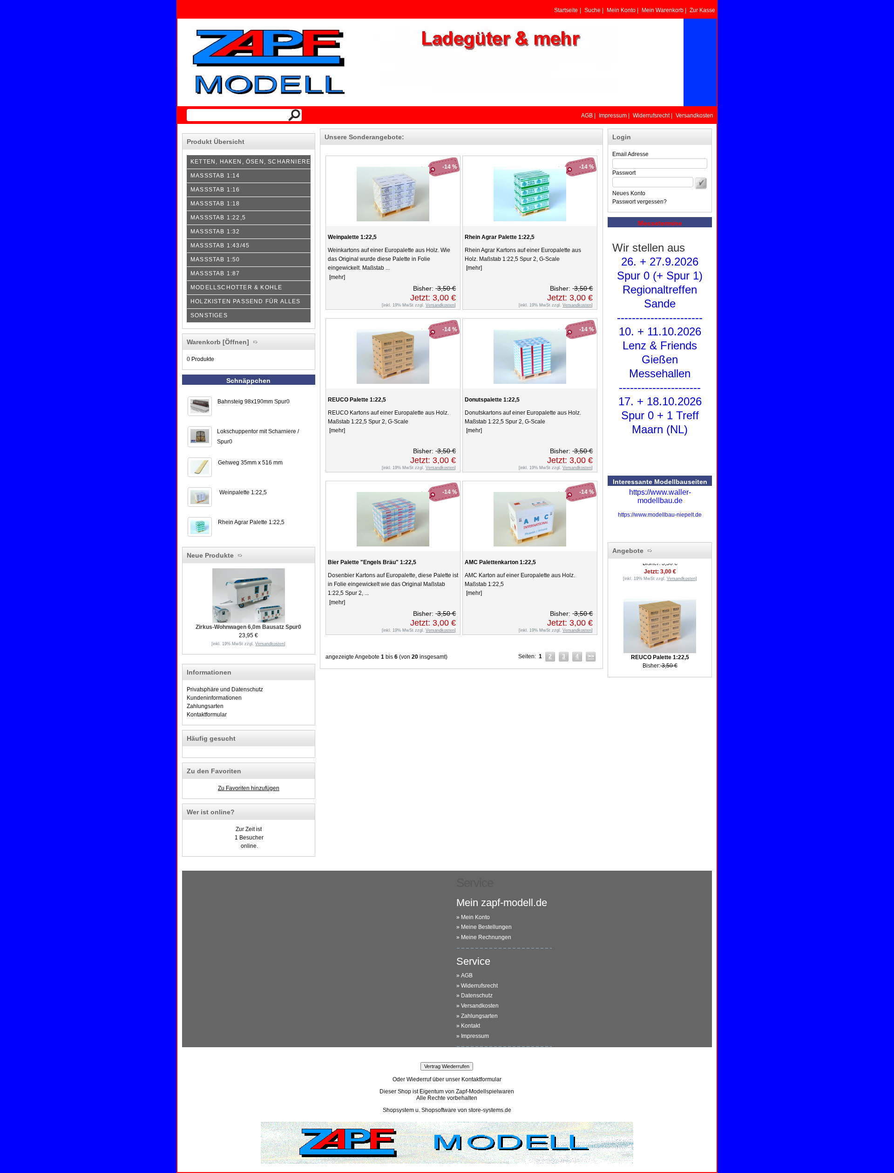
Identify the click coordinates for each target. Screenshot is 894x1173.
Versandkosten (480, 1006)
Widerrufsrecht (479, 985)
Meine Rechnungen (486, 937)
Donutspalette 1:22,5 (492, 399)
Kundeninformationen (214, 698)
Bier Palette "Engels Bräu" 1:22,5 (372, 562)
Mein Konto (475, 917)
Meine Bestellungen (486, 927)
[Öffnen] (235, 342)
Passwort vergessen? (639, 201)
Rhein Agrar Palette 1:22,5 (251, 522)
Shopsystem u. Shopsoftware (419, 1110)
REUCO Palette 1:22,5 (357, 399)
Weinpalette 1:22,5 (243, 492)
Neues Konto (628, 193)
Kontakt (470, 1026)
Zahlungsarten (205, 706)
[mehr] (336, 277)
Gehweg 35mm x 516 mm (250, 462)
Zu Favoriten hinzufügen (248, 788)
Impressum (475, 1036)
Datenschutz (477, 995)
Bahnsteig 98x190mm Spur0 (253, 401)
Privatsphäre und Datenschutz (225, 689)
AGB (467, 975)
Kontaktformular (207, 714)
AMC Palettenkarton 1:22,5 (500, 562)
